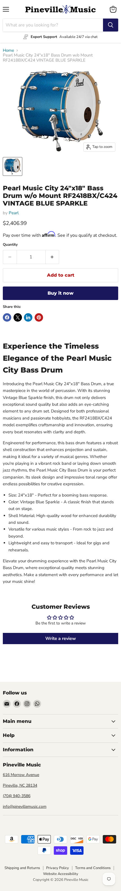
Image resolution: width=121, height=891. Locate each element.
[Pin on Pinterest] (39, 317)
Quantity (10, 245)
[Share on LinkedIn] (28, 317)
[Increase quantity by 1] (52, 257)
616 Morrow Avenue (21, 774)
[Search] (110, 25)
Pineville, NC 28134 (20, 785)
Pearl (14, 213)
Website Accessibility (60, 873)
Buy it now (60, 293)
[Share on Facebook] (7, 317)
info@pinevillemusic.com (24, 806)
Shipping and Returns (22, 867)
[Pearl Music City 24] (12, 166)
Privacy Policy (57, 867)
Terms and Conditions (93, 867)
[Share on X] (18, 317)
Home (8, 50)
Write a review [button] (60, 638)
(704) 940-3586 (16, 795)
